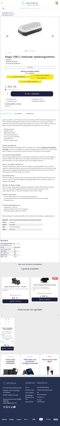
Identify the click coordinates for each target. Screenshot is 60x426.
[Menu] (3, 3)
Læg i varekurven (32, 94)
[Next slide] (52, 36)
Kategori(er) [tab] (30, 113)
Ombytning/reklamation (44, 390)
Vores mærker (29, 392)
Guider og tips (29, 390)
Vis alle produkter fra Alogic (13, 104)
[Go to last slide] (7, 36)
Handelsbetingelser (43, 387)
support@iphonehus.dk (9, 403)
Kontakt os (40, 397)
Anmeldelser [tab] (18, 113)
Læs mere (30, 67)
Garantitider (29, 401)
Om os (27, 387)
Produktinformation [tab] (6, 113)
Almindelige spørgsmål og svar (29, 397)
